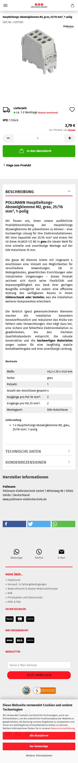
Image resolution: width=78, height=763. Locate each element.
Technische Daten (23, 451)
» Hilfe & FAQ (13, 601)
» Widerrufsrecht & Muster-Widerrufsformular (31, 588)
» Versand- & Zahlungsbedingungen (26, 584)
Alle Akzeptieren (39, 735)
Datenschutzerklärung (63, 728)
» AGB (8, 593)
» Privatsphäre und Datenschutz (23, 597)
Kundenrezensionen (25, 462)
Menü (5, 5)
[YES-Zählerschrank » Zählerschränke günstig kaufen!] (39, 5)
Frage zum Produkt (18, 165)
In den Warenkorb (39, 151)
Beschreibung (19, 191)
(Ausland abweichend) (48, 113)
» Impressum (12, 580)
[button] (8, 138)
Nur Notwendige (39, 746)
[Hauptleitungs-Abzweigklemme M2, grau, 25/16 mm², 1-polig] (39, 51)
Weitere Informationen (39, 755)
